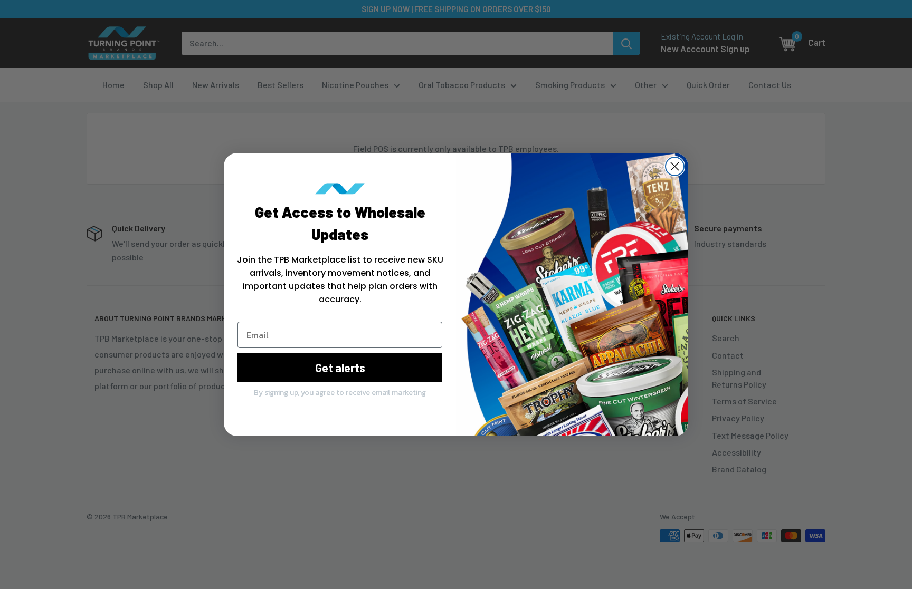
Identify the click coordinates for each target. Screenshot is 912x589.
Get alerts (340, 367)
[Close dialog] (675, 166)
